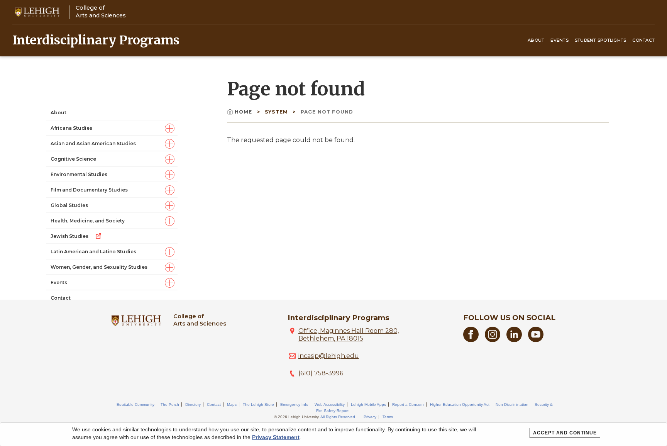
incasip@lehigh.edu (328, 356)
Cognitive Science (73, 159)
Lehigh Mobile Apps (368, 404)
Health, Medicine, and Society (88, 221)
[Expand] (169, 128)
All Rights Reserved (337, 417)
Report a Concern (408, 404)
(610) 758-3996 (320, 373)
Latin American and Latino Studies (93, 251)
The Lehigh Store (258, 404)
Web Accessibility (330, 404)
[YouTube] (535, 340)
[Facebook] (471, 340)
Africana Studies (71, 128)
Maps (232, 404)
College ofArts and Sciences (101, 11)
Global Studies (69, 205)
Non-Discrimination (512, 404)
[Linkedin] (514, 340)
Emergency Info (294, 404)
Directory (193, 404)
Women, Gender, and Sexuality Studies (99, 267)
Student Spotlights (600, 40)
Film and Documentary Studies (89, 190)
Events (559, 40)
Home (244, 112)
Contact (643, 40)
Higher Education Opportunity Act (459, 404)
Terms (388, 417)
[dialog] (333, 434)
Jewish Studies (69, 236)
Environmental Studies (79, 174)
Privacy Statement (276, 437)
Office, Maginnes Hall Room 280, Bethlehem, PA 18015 (348, 334)
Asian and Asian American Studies (93, 143)
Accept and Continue (565, 433)
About (536, 40)
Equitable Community (135, 404)
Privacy (370, 417)
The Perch (170, 404)
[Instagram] (492, 340)
